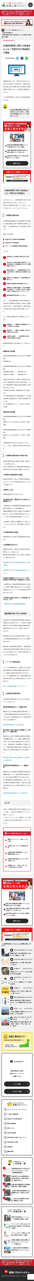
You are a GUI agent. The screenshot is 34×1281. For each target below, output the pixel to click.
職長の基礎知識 (11, 1123)
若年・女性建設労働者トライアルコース (15, 686)
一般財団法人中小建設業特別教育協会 (14, 604)
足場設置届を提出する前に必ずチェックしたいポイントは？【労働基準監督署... (20, 1170)
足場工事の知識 (11, 1133)
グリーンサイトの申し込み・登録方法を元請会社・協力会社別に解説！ (20, 1226)
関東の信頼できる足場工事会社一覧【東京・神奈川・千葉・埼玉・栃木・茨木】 (20, 1024)
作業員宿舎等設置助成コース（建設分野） (15, 793)
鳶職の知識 (10, 1151)
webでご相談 (17, 1084)
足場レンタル (11, 1128)
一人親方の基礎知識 (12, 1114)
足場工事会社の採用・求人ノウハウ (17, 1137)
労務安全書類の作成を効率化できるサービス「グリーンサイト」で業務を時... (20, 1242)
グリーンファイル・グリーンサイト (17, 1109)
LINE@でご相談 (17, 1091)
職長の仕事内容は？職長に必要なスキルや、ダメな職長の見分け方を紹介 (20, 1002)
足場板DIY (10, 1146)
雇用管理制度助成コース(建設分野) (13, 724)
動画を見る (17, 163)
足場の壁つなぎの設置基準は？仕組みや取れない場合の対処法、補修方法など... (20, 1178)
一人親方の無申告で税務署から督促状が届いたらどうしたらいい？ (20, 1250)
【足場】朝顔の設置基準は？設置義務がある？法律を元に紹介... (20, 1192)
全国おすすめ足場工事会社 (14, 1119)
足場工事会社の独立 (12, 1142)
